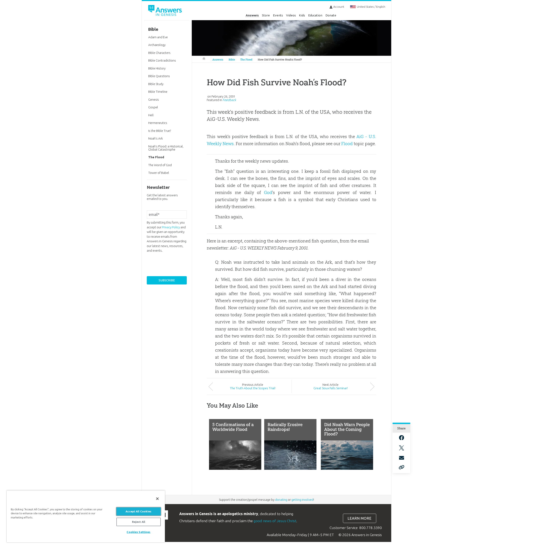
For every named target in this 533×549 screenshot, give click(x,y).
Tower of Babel (158, 172)
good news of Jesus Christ (275, 521)
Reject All (138, 521)
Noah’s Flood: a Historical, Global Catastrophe (165, 148)
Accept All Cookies (138, 511)
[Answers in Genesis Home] (165, 11)
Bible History (157, 68)
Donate (330, 15)
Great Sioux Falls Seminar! (331, 388)
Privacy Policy (171, 227)
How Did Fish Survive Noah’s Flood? (280, 59)
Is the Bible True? (159, 130)
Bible (232, 59)
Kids (302, 15)
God (268, 192)
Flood (347, 143)
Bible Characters (159, 52)
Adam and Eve (158, 37)
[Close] (157, 498)
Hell (151, 115)
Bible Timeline (157, 91)
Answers (252, 15)
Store (266, 15)
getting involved (302, 499)
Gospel (153, 107)
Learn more (359, 518)
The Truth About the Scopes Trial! (252, 388)
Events (278, 15)
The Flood (246, 59)
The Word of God (160, 165)
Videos (291, 15)
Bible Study (155, 84)
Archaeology (157, 45)
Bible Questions (159, 76)
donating (281, 499)
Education (315, 15)
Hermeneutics (157, 123)
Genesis (153, 99)
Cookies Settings (138, 531)
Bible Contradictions (162, 60)
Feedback (229, 100)
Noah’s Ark (155, 138)
